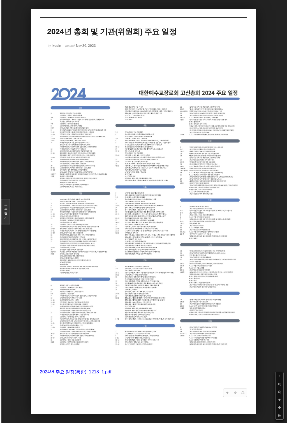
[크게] (279, 384)
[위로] (279, 400)
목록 (6, 211)
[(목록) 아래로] (279, 408)
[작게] (279, 392)
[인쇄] (279, 415)
